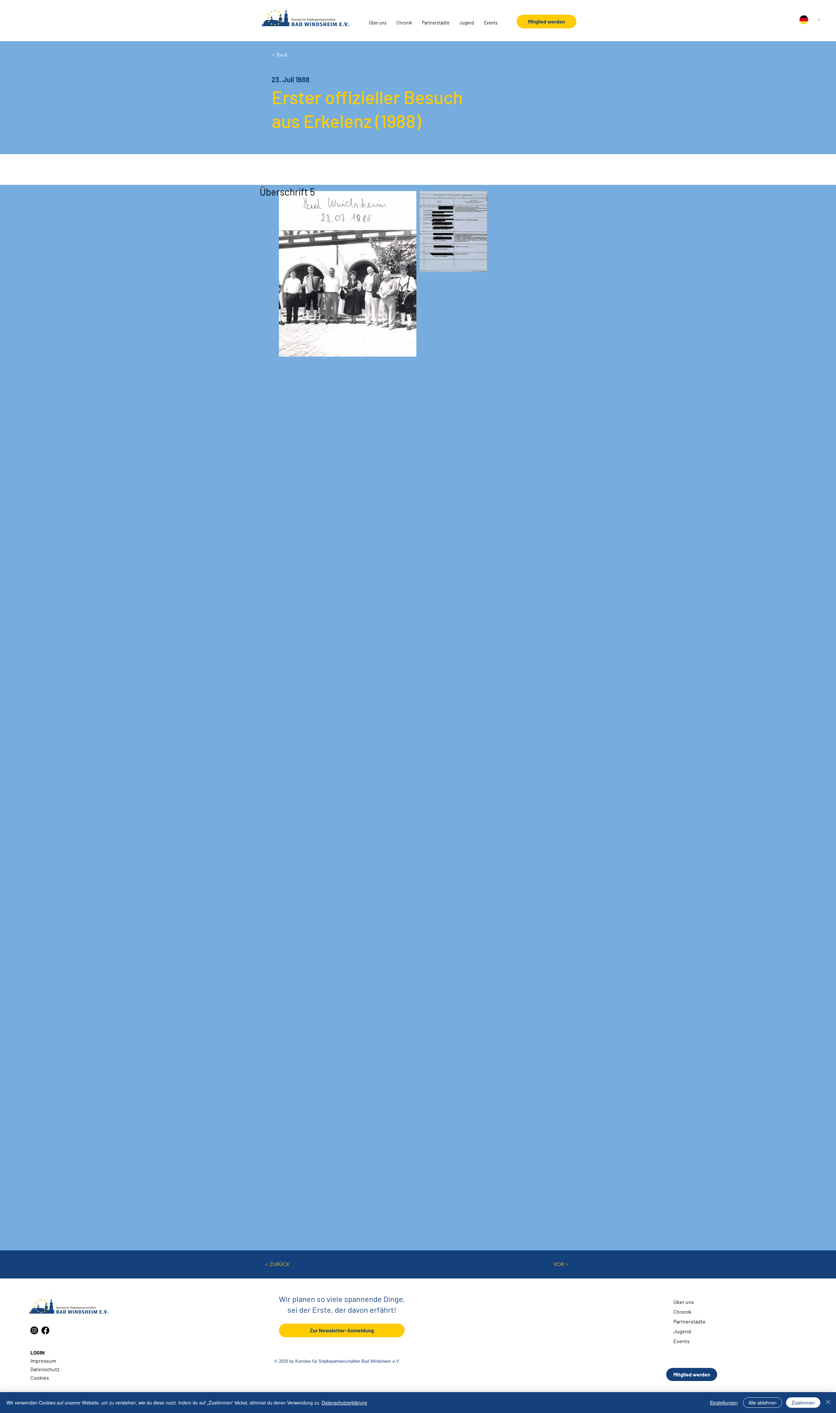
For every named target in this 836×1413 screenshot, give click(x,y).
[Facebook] (45, 1330)
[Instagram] (34, 1330)
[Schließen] (828, 1402)
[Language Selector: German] (810, 19)
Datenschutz (44, 1369)
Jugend (682, 1331)
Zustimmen (803, 1402)
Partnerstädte (689, 1321)
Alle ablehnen (762, 1402)
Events (681, 1341)
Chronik (682, 1312)
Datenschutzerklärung (344, 1402)
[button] (378, 23)
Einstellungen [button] (724, 1402)
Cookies (39, 1377)
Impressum (43, 1360)
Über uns (683, 1302)
